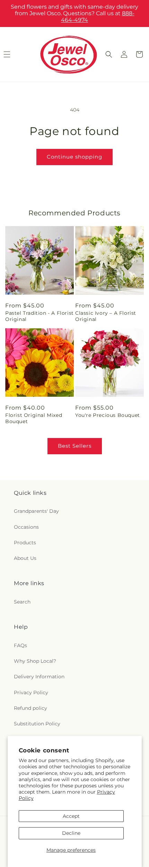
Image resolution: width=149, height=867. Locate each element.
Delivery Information (39, 676)
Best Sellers (74, 446)
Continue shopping (74, 156)
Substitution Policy (37, 724)
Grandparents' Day (36, 511)
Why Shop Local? (35, 661)
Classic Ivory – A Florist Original (105, 316)
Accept (71, 816)
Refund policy (30, 708)
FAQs (20, 645)
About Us (25, 558)
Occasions (26, 527)
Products (25, 542)
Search (22, 602)
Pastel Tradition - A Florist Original (39, 316)
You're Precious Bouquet (107, 415)
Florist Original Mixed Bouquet (33, 418)
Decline (71, 833)
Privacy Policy (31, 692)
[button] (108, 54)
